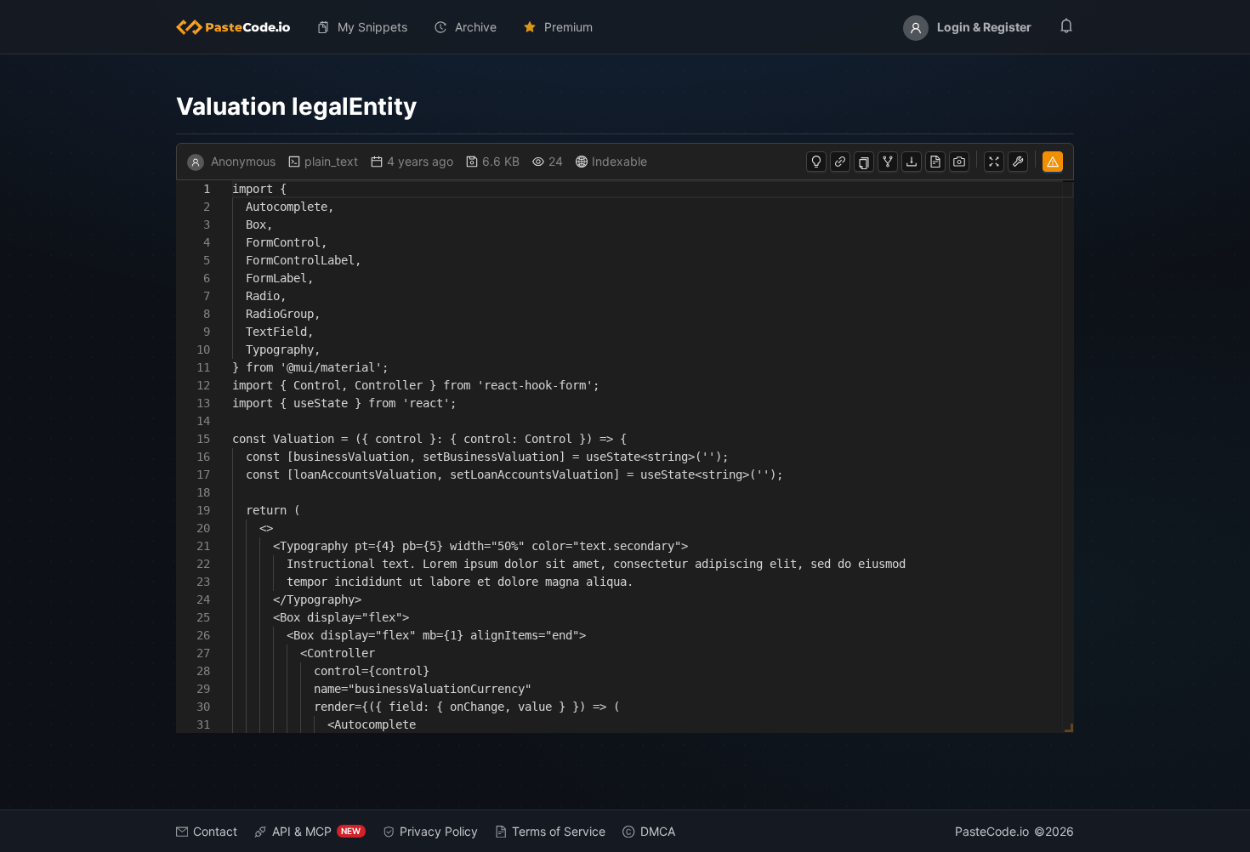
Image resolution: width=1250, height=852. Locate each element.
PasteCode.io (992, 831)
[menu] (625, 27)
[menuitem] (240, 27)
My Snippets (372, 27)
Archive (476, 27)
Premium (568, 27)
